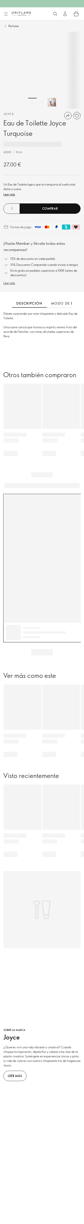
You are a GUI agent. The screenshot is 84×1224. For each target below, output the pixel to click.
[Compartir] (68, 115)
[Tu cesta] (76, 13)
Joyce (8, 114)
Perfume (13, 26)
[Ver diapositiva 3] (51, 102)
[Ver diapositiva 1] (32, 102)
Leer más (9, 194)
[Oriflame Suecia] (21, 13)
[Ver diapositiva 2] (42, 102)
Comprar (50, 208)
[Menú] (5, 14)
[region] (42, 70)
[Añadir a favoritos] (77, 115)
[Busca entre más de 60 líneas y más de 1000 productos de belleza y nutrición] (55, 14)
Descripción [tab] (29, 303)
